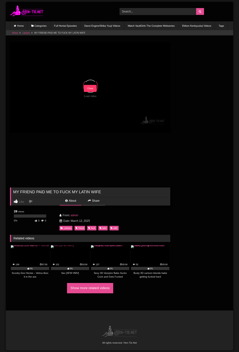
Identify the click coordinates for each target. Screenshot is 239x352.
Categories (40, 25)
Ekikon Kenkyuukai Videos (196, 25)
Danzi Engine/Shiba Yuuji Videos (102, 25)
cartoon (26, 33)
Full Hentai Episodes (65, 25)
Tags (221, 25)
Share (95, 200)
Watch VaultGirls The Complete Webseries (151, 25)
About (72, 200)
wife (115, 228)
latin (104, 228)
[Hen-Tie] (26, 12)
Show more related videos (90, 288)
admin (74, 215)
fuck (93, 228)
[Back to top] (228, 341)
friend (81, 228)
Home (20, 25)
